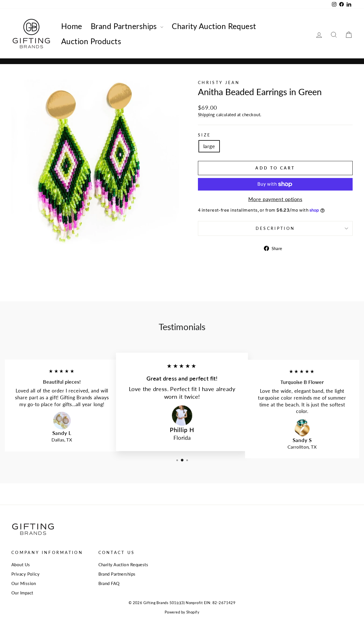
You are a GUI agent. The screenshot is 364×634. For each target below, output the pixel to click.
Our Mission (23, 583)
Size (204, 134)
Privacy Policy (25, 573)
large (209, 146)
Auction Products (91, 41)
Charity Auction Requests (123, 564)
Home (71, 26)
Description (275, 228)
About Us (20, 564)
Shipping (206, 114)
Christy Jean (219, 82)
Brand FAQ (109, 583)
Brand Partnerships (125, 26)
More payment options (275, 199)
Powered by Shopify (182, 612)
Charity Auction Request (214, 26)
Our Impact (22, 592)
